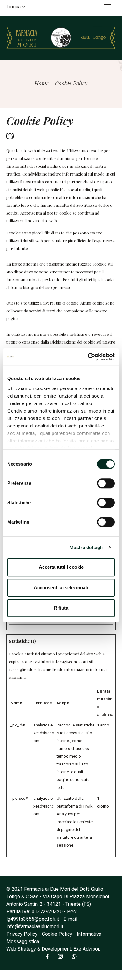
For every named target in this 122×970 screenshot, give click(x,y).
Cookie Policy (57, 934)
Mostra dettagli (86, 547)
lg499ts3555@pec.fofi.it (32, 919)
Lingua (14, 7)
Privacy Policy (22, 934)
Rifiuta (61, 607)
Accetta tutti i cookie (61, 567)
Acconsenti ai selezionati (61, 587)
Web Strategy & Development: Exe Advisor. (53, 949)
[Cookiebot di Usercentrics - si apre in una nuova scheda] (88, 357)
